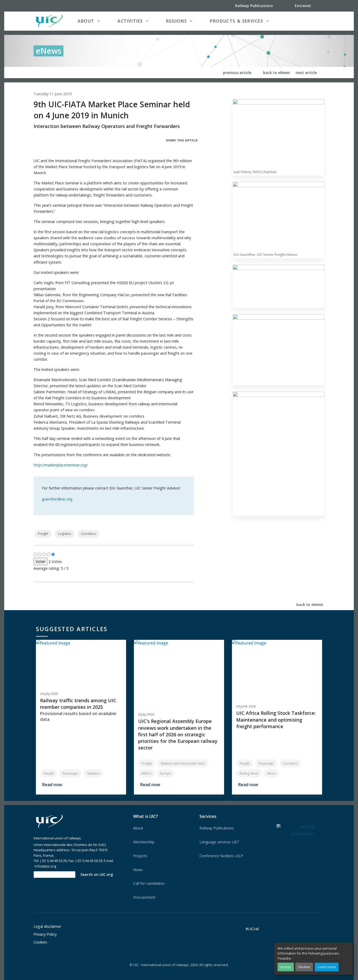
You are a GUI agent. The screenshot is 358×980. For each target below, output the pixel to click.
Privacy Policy (45, 934)
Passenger (70, 773)
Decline (304, 967)
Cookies (40, 942)
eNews (48, 50)
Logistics (64, 533)
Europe (165, 773)
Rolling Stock (249, 773)
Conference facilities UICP (221, 855)
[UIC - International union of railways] (49, 821)
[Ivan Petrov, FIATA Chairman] (278, 133)
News (138, 869)
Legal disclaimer (47, 926)
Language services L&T (219, 841)
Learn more (327, 967)
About (138, 827)
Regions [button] (176, 21)
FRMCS (146, 773)
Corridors (88, 533)
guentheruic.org (57, 499)
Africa (271, 773)
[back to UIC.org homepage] (49, 21)
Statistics (93, 773)
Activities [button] (130, 21)
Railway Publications (216, 827)
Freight (43, 533)
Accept (285, 967)
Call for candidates (149, 883)
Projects (140, 855)
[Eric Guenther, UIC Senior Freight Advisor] (278, 216)
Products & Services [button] (236, 21)
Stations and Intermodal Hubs (183, 763)
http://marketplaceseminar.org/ (61, 464)
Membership (143, 841)
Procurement (144, 897)
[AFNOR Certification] (295, 830)
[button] (313, 21)
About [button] (86, 21)
